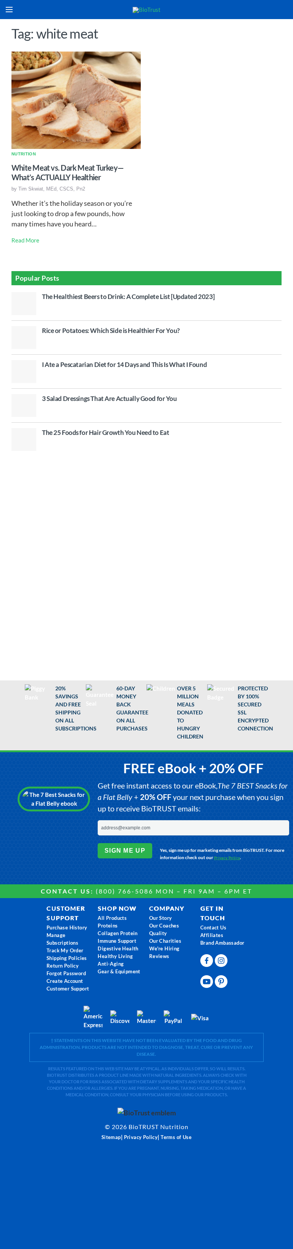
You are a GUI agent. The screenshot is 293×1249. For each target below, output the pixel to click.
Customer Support (68, 989)
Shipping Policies (67, 958)
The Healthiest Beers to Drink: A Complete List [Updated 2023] (128, 296)
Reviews (159, 956)
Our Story (160, 918)
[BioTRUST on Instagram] (222, 959)
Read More (25, 240)
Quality (158, 933)
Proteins (108, 926)
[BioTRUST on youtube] (207, 980)
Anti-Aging (111, 964)
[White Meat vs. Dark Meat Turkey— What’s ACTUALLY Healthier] (76, 99)
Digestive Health (118, 948)
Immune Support (117, 941)
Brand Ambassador (222, 943)
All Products (112, 918)
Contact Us (213, 927)
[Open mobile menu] (9, 9)
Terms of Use (176, 1137)
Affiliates (211, 935)
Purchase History (67, 927)
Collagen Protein (117, 933)
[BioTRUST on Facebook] (207, 959)
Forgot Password (66, 973)
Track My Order (65, 950)
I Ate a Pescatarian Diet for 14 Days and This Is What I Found (124, 364)
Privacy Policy (227, 857)
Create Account (65, 981)
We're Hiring (164, 948)
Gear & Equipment (119, 971)
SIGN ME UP (125, 850)
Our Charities (165, 941)
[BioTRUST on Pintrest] (222, 980)
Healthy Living (115, 956)
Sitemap (111, 1137)
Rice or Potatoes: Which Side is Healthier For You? (111, 330)
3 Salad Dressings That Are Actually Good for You (109, 398)
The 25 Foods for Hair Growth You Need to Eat (105, 432)
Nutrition (23, 154)
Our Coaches (164, 926)
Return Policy (63, 966)
